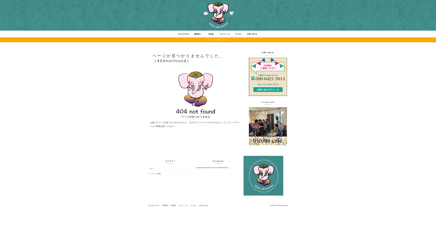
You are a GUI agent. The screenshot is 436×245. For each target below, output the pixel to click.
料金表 (173, 205)
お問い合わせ (203, 205)
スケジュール (183, 205)
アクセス (193, 205)
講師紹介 (165, 205)
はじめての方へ (154, 205)
